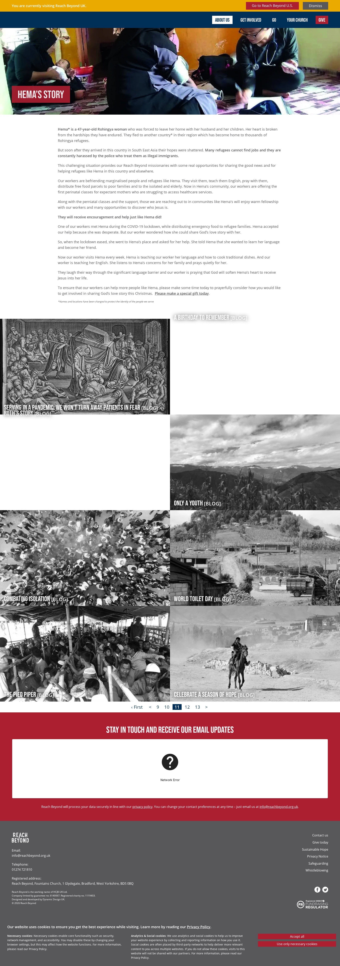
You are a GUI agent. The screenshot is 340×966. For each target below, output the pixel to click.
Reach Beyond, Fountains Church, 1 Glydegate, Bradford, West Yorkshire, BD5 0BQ (72, 883)
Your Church (297, 20)
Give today (320, 842)
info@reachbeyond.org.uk (279, 807)
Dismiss (315, 5)
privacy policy (142, 807)
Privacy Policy (198, 926)
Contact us (320, 835)
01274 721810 (22, 869)
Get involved (250, 20)
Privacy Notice (317, 856)
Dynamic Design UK (53, 899)
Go (274, 20)
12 (187, 707)
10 (166, 707)
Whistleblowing (317, 870)
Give (322, 20)
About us (222, 20)
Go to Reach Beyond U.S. (272, 5)
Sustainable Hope (315, 849)
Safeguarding (318, 863)
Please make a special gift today (182, 293)
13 (197, 707)
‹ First (137, 707)
